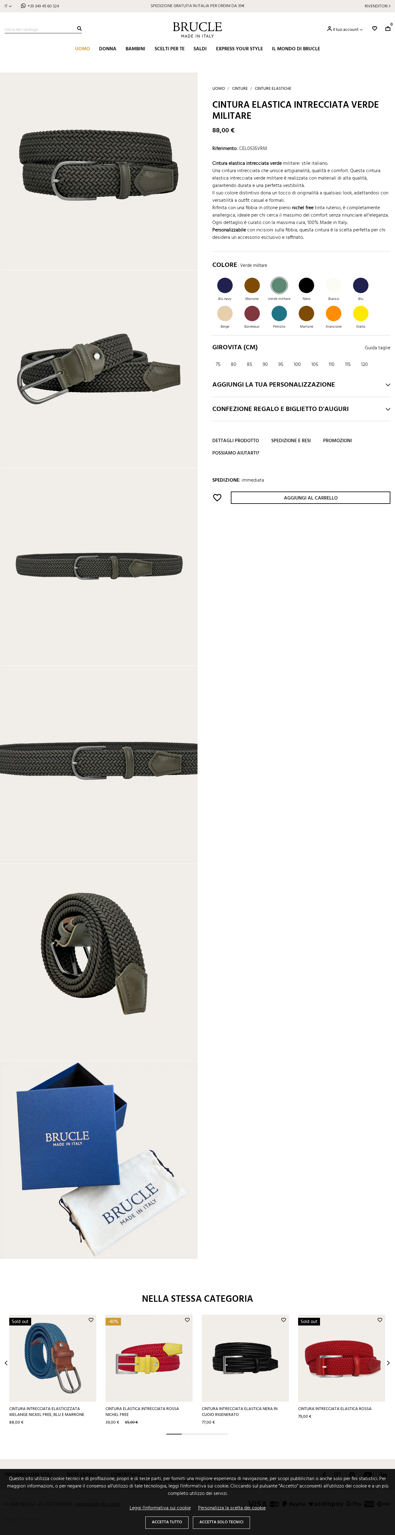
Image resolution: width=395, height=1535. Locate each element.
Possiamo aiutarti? (235, 453)
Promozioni (337, 441)
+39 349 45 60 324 (43, 6)
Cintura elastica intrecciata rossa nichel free (142, 1411)
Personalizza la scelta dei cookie (232, 1508)
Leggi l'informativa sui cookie (160, 1508)
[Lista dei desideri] (374, 28)
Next (388, 1363)
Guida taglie (377, 348)
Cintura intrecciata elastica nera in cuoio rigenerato (239, 1411)
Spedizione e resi (291, 441)
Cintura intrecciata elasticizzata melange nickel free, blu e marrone (46, 1411)
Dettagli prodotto (235, 441)
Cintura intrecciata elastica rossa (335, 1409)
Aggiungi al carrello (311, 498)
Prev (6, 1363)
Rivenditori (376, 6)
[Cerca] (79, 28)
